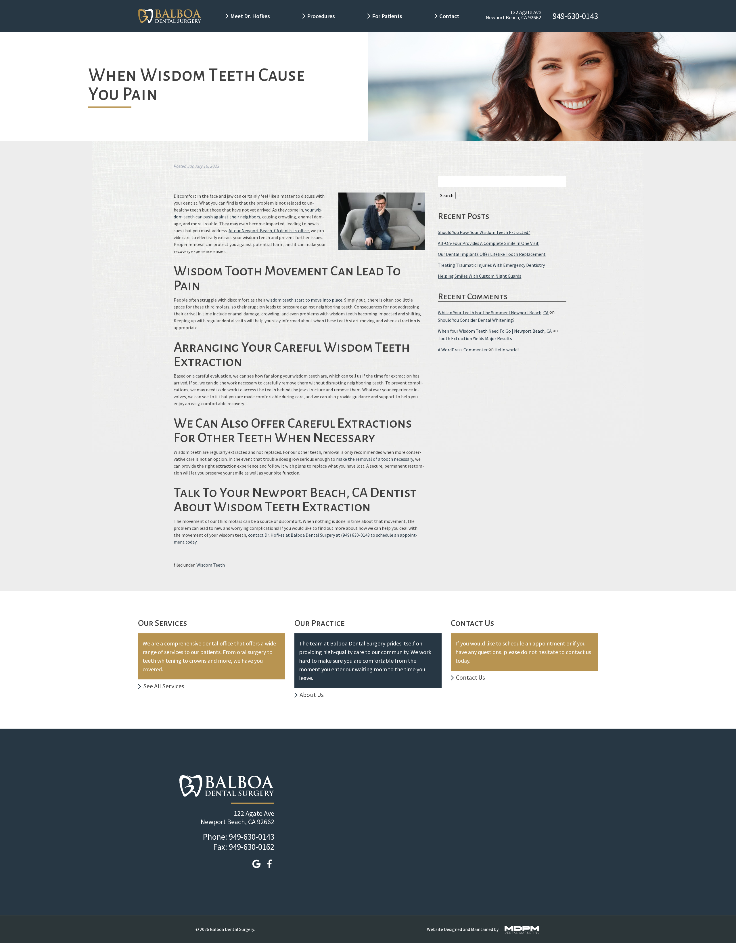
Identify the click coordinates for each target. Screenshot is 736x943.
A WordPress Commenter (463, 350)
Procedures (321, 16)
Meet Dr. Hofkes (250, 16)
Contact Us (470, 677)
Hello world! (506, 350)
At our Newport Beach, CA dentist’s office (269, 230)
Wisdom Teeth (210, 565)
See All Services (163, 686)
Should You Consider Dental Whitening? (476, 320)
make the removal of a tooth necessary (374, 459)
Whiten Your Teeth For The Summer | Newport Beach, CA (493, 312)
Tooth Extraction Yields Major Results (475, 339)
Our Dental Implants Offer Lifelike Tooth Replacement (492, 254)
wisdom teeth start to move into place (304, 300)
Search (446, 195)
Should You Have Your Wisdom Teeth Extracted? (484, 232)
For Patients (387, 16)
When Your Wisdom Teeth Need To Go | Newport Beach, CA (495, 331)
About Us (312, 695)
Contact (449, 16)
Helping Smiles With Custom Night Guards (479, 276)
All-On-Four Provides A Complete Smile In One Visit (488, 243)
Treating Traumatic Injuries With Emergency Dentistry (491, 265)
